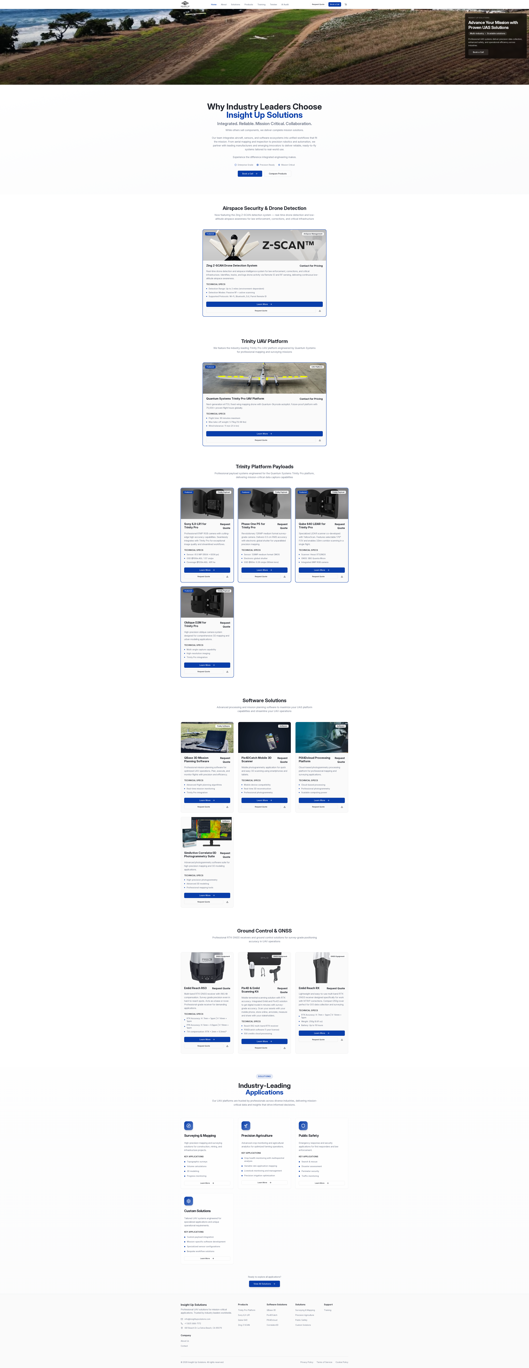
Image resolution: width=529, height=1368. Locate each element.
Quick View (262, 245)
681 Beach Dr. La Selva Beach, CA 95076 (203, 1328)
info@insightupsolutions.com (197, 1319)
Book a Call (334, 4)
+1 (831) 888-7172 (193, 1323)
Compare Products (278, 173)
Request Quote (318, 4)
